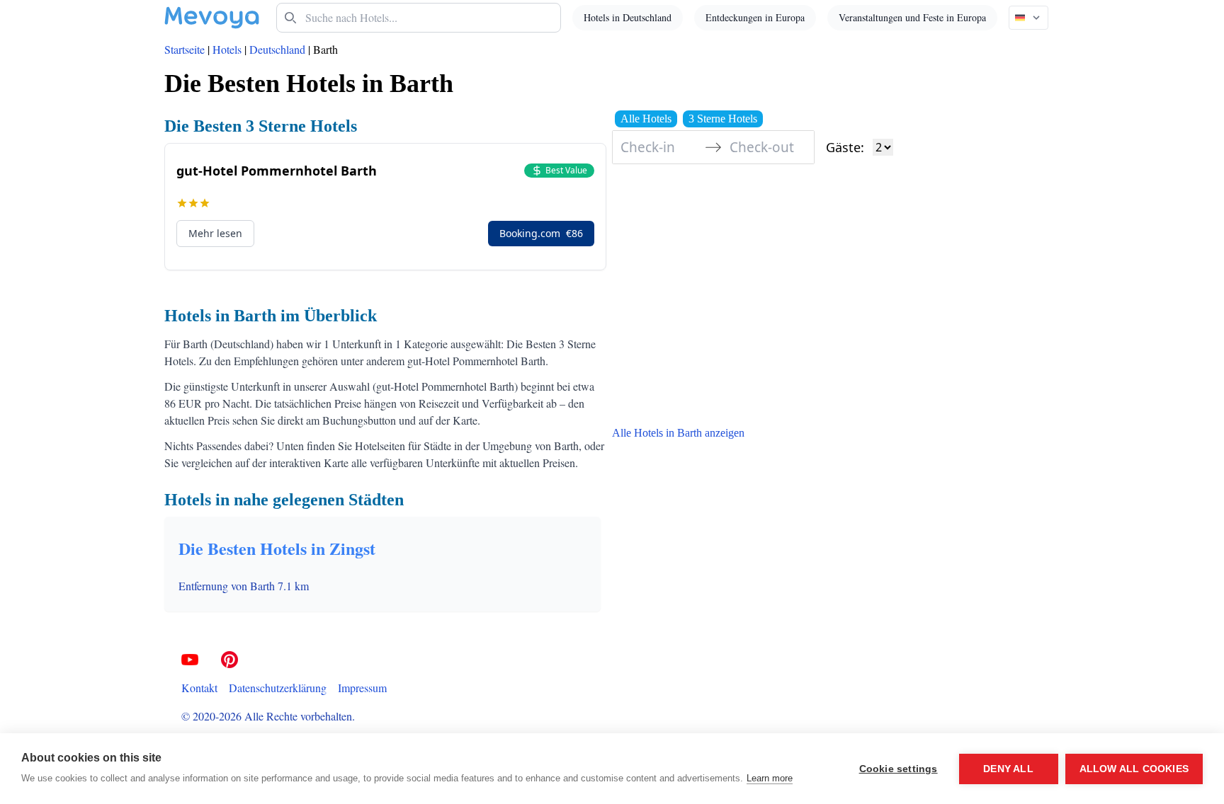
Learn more (770, 778)
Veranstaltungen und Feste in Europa (912, 17)
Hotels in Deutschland (628, 17)
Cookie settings (898, 769)
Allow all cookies (1134, 769)
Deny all (1008, 769)
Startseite (184, 49)
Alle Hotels (646, 119)
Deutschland (277, 49)
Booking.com (541, 233)
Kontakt (199, 687)
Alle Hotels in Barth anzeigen (678, 433)
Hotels (227, 49)
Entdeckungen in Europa (755, 17)
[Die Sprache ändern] (1028, 18)
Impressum (362, 687)
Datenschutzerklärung (278, 687)
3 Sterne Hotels (722, 119)
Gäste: (845, 147)
